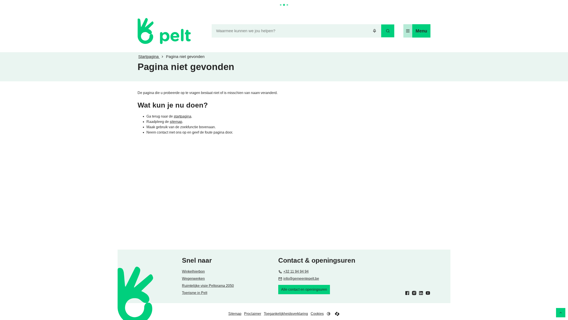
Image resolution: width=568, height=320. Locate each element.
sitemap (176, 122)
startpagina (182, 116)
